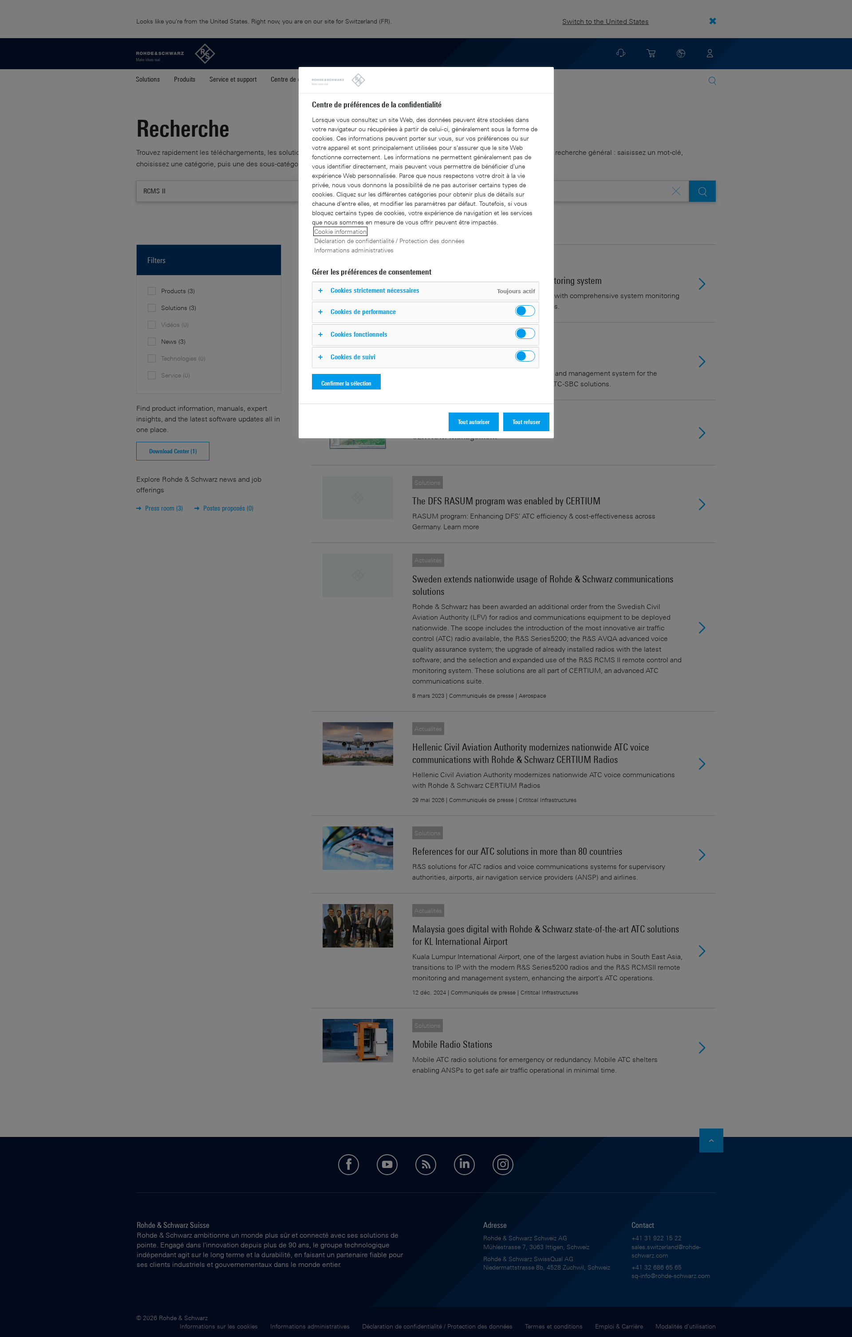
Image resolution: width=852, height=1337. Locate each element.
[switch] (525, 310)
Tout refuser (526, 421)
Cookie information (340, 231)
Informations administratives (354, 250)
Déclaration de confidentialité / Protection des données (389, 240)
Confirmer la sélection (346, 383)
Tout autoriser (473, 421)
